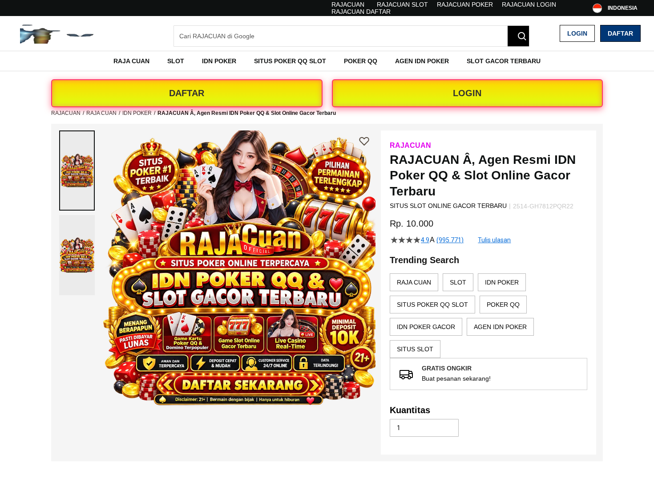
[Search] (518, 36)
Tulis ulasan (494, 240)
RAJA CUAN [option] (414, 282)
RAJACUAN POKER (465, 4)
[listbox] (488, 315)
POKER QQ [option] (503, 304)
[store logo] (58, 33)
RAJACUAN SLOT (402, 4)
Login (577, 33)
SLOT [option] (458, 282)
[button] (77, 170)
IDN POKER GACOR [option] (426, 326)
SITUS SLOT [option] (415, 349)
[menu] (327, 61)
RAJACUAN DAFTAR (361, 11)
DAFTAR (186, 93)
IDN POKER (137, 113)
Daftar (620, 33)
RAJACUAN (347, 4)
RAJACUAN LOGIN (529, 4)
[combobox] (351, 36)
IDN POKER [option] (502, 282)
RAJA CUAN (101, 113)
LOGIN (467, 93)
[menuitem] (131, 61)
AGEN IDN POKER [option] (500, 326)
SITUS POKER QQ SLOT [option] (432, 304)
